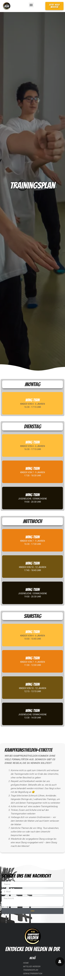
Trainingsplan (30, 970)
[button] (31, 4)
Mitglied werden (31, 966)
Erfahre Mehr (32, 408)
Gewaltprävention (32, 973)
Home (25, 963)
